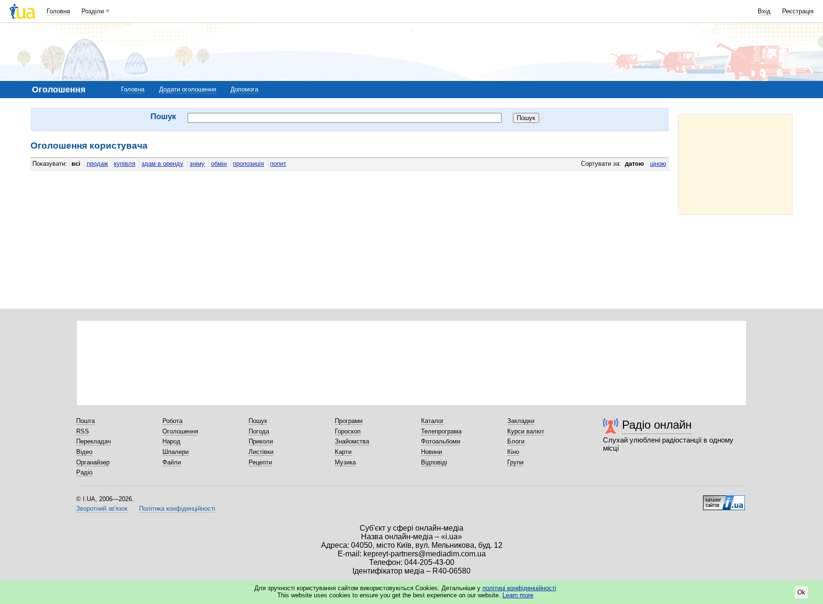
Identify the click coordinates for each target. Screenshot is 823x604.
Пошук (258, 420)
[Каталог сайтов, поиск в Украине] (724, 499)
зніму (197, 163)
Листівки (261, 451)
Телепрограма (441, 431)
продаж (97, 163)
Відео (84, 451)
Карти (343, 451)
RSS (82, 431)
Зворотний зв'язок (102, 508)
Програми (348, 420)
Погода (259, 431)
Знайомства (352, 441)
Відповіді (434, 462)
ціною (658, 163)
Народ (171, 441)
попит (278, 163)
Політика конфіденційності (177, 508)
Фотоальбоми (440, 441)
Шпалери (175, 451)
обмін (219, 163)
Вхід (764, 11)
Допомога (244, 89)
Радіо (84, 472)
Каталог (432, 420)
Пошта (85, 420)
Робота (172, 420)
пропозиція (248, 163)
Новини (431, 451)
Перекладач (93, 441)
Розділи (92, 11)
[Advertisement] (735, 164)
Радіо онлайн (657, 424)
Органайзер (93, 462)
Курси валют (525, 431)
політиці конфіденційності (519, 588)
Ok (801, 592)
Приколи (261, 441)
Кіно (513, 451)
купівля (124, 163)
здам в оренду (162, 163)
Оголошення (180, 431)
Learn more (517, 595)
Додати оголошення (187, 89)
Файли (171, 462)
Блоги (515, 441)
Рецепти (260, 462)
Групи (515, 462)
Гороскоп (348, 431)
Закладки (520, 420)
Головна (58, 11)
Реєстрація (797, 11)
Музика (345, 462)
